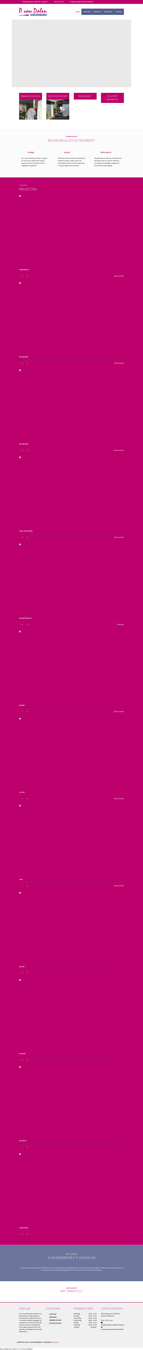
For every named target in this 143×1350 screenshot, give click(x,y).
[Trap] (71, 839)
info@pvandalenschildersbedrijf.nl (82, 2)
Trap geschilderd (26, 531)
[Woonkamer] (71, 316)
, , (34, 2)
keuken (21, 705)
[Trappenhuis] (71, 229)
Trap (21, 879)
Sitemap (55, 1342)
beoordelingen (27, 1349)
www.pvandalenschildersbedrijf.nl (112, 1329)
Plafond (22, 1054)
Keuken (21, 967)
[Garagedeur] (71, 1187)
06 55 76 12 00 (58, 2)
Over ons (52, 1314)
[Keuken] (71, 926)
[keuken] (71, 664)
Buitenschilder (57, 96)
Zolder (22, 792)
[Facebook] (124, 1342)
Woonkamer (23, 357)
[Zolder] (71, 752)
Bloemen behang (25, 618)
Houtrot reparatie (112, 97)
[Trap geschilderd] (71, 490)
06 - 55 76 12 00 (108, 1320)
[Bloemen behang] (71, 577)
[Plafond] (71, 1013)
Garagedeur (23, 1228)
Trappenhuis (24, 270)
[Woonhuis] (71, 1100)
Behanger (85, 96)
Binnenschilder (30, 96)
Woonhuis (23, 1141)
